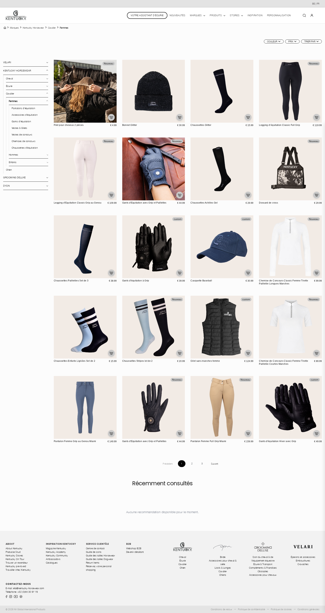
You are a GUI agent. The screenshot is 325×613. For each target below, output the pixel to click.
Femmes (13, 101)
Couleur (272, 41)
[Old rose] (133, 119)
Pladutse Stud (13, 552)
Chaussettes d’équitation (25, 147)
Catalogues (52, 562)
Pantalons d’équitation (23, 108)
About (10, 543)
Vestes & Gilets (19, 128)
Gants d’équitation (21, 121)
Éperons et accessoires (303, 557)
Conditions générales (308, 609)
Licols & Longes (223, 567)
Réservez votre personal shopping (99, 568)
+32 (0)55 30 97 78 (27, 591)
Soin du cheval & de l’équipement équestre (262, 559)
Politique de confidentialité (251, 609)
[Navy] (137, 119)
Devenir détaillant (135, 552)
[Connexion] (312, 15)
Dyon (6, 185)
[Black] (125, 119)
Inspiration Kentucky (61, 543)
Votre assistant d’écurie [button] (147, 15)
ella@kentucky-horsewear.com (28, 588)
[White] (65, 274)
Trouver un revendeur (17, 562)
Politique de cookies (281, 609)
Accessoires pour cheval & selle (222, 562)
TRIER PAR (309, 41)
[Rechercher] (304, 15)
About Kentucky (14, 548)
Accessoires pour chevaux (263, 575)
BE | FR (315, 3)
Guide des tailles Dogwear (99, 559)
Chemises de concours (23, 141)
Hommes (13, 154)
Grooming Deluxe (14, 177)
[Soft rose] (197, 119)
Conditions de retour (221, 609)
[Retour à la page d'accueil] (16, 15)
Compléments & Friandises (263, 567)
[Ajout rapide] (111, 117)
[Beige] (129, 119)
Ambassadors (53, 559)
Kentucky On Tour (15, 559)
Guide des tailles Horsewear (100, 555)
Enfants (13, 162)
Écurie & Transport (263, 564)
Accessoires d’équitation (24, 114)
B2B (128, 543)
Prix (290, 41)
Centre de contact (95, 548)
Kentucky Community (57, 555)
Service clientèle (97, 543)
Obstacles (263, 571)
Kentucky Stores (14, 555)
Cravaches (303, 564)
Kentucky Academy (56, 552)
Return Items (92, 562)
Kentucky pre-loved (16, 566)
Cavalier (10, 93)
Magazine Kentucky (56, 548)
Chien (9, 169)
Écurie (9, 86)
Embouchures (303, 560)
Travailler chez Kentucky (18, 569)
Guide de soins (93, 552)
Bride (223, 557)
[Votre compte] (312, 15)
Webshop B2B (133, 548)
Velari (7, 62)
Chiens (222, 575)
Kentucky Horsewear (17, 70)
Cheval (9, 78)
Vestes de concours (22, 134)
